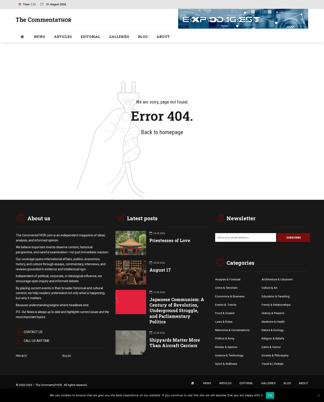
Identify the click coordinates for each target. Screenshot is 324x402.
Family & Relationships (276, 304)
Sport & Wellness (226, 363)
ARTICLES (63, 36)
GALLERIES (119, 36)
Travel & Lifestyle (272, 363)
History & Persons (273, 313)
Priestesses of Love (169, 240)
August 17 (160, 270)
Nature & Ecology (273, 330)
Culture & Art (269, 287)
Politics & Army (224, 338)
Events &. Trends (225, 304)
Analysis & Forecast (227, 279)
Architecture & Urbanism (277, 279)
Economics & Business (229, 296)
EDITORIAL (90, 36)
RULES (66, 356)
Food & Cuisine (225, 313)
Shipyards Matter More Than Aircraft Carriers (174, 342)
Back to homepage (162, 132)
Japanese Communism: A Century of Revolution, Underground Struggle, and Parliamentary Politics (176, 310)
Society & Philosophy (275, 355)
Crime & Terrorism (226, 287)
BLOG (143, 36)
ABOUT (163, 36)
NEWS (39, 36)
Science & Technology (229, 355)
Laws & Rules (223, 321)
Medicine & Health (273, 321)
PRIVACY (21, 356)
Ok (270, 395)
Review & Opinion (226, 347)
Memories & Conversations (232, 330)
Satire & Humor (271, 347)
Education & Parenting (276, 296)
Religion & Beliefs (273, 338)
